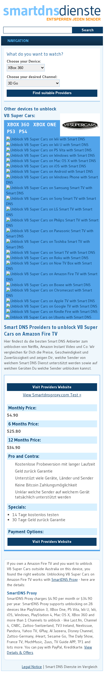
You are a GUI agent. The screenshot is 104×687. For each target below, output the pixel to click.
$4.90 (21, 411)
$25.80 (22, 427)
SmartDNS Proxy (64, 579)
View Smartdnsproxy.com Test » (52, 394)
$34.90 (23, 443)
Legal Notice (32, 666)
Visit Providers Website (52, 387)
